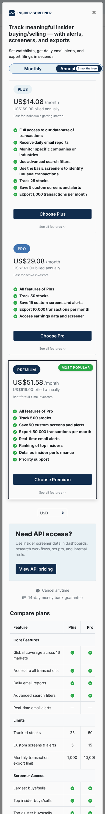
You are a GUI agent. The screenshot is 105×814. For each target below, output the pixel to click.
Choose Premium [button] (52, 479)
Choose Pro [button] (52, 336)
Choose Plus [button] (53, 214)
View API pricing (36, 569)
